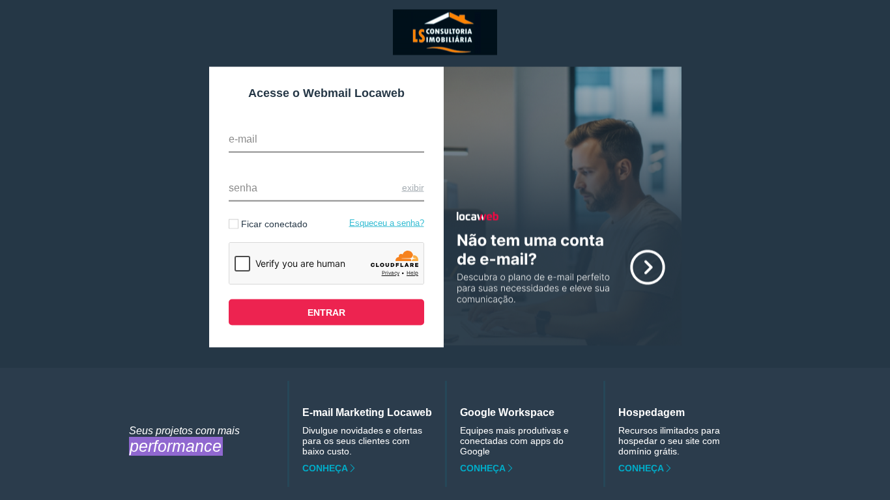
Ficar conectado (274, 224)
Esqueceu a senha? (386, 223)
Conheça (325, 468)
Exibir (413, 187)
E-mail (243, 139)
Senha (243, 187)
